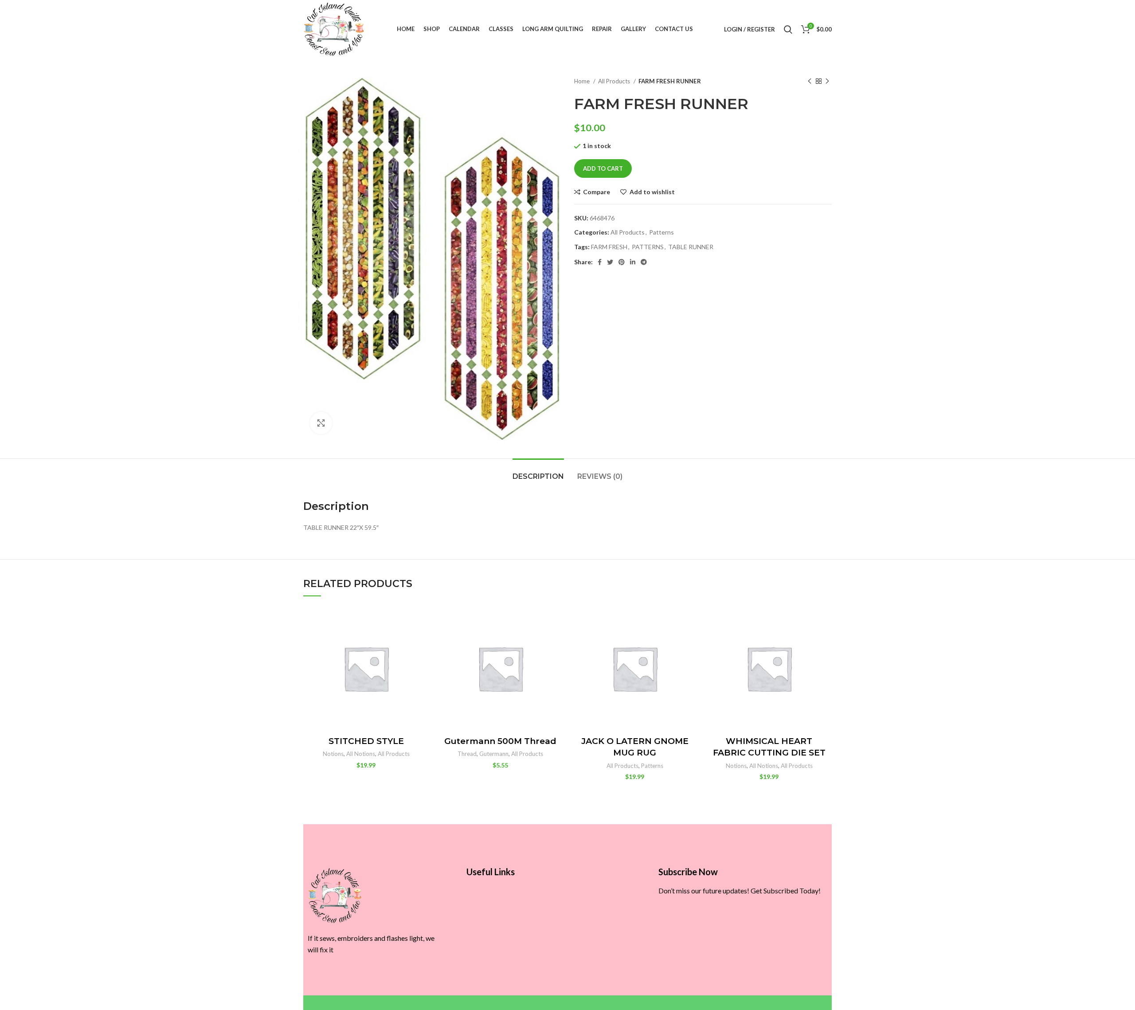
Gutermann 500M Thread (500, 741)
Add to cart (603, 168)
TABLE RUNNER (690, 247)
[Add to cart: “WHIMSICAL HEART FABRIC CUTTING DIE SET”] (825, 640)
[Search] (788, 29)
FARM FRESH (609, 247)
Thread (467, 753)
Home (582, 81)
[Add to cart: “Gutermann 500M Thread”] (556, 640)
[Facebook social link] (599, 262)
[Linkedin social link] (632, 262)
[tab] (538, 471)
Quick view (422, 660)
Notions (333, 753)
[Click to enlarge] (321, 423)
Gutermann (494, 753)
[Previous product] (809, 81)
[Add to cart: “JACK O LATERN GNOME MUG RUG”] (691, 640)
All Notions (360, 753)
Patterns (661, 232)
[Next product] (827, 81)
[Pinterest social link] (621, 262)
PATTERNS (648, 247)
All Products (614, 81)
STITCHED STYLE (366, 741)
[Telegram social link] (644, 262)
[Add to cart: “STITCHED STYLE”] (422, 640)
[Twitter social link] (610, 262)
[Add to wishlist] (422, 620)
